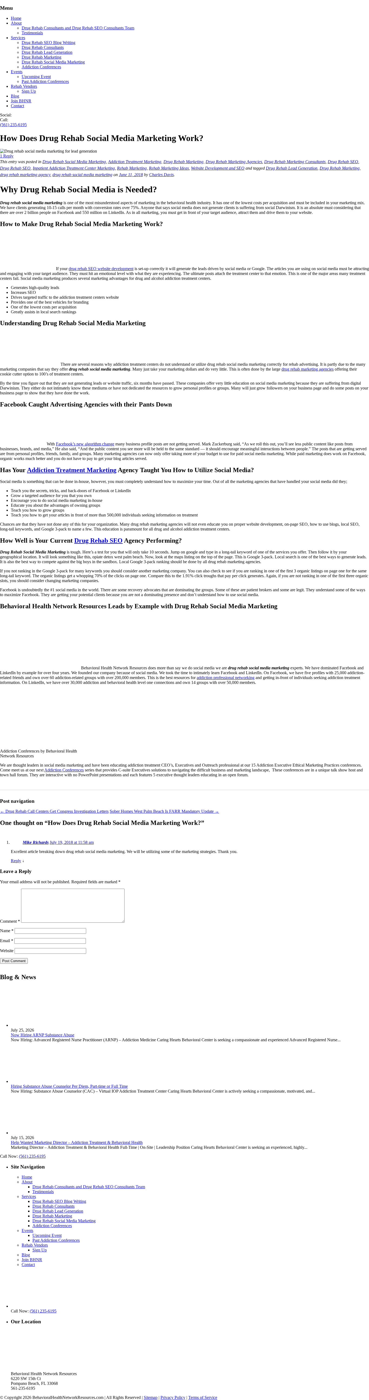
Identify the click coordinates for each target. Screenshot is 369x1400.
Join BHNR (21, 101)
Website (7, 950)
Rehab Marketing (132, 168)
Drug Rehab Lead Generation (47, 52)
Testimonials (32, 33)
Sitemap (150, 1397)
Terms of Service (202, 1397)
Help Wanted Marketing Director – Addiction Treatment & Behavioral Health (77, 1142)
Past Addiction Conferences (45, 81)
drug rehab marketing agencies (307, 369)
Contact (17, 105)
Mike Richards (36, 842)
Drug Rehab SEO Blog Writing (48, 42)
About (16, 23)
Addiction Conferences (41, 67)
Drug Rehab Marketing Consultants (295, 161)
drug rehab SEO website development (101, 268)
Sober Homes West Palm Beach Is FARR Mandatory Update (164, 811)
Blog (15, 96)
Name (7, 930)
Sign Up (29, 91)
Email (6, 940)
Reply (16, 860)
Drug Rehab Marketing (41, 57)
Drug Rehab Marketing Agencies (234, 161)
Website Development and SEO (217, 168)
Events (16, 71)
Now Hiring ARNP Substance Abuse (42, 1034)
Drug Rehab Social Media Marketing (53, 62)
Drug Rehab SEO (343, 161)
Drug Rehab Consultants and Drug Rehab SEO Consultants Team (78, 28)
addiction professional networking (225, 677)
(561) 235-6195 (13, 124)
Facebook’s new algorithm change (85, 444)
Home (16, 18)
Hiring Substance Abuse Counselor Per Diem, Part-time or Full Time (69, 1086)
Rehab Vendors (24, 86)
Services (18, 37)
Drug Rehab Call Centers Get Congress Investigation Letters (54, 811)
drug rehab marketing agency (25, 174)
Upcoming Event (36, 76)
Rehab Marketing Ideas (169, 168)
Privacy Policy (172, 1397)
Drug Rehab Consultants (43, 47)
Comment (10, 921)
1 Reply (7, 156)
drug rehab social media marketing (82, 174)
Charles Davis (161, 174)
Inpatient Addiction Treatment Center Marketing (74, 168)
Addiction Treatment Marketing (134, 161)
